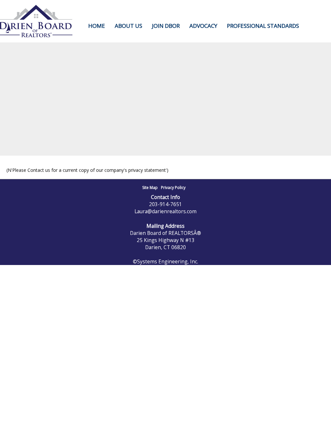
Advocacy (203, 25)
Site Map (150, 187)
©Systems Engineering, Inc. (165, 261)
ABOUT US (128, 25)
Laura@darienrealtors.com (165, 211)
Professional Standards (263, 25)
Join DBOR (166, 25)
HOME (96, 25)
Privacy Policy (173, 187)
